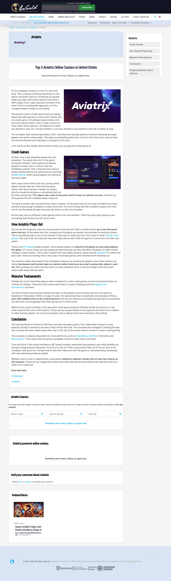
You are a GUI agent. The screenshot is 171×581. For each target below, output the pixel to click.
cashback (101, 252)
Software (34, 27)
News (51, 17)
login (21, 481)
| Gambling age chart (132, 561)
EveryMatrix (82, 336)
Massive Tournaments (140, 57)
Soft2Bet (93, 336)
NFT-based (28, 247)
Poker (82, 17)
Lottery (125, 17)
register (28, 481)
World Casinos (18, 17)
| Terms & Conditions (79, 561)
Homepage (16, 376)
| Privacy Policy (94, 561)
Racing (113, 17)
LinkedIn (15, 381)
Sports (102, 17)
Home (11, 27)
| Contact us (65, 561)
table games (20, 174)
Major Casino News (119, 23)
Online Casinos (37, 17)
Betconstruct (17, 339)
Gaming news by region (140, 23)
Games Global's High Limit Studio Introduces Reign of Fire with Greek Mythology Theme (28, 531)
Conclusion (135, 63)
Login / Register (141, 17)
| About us (55, 561)
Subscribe (87, 7)
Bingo (92, 17)
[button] (27, 414)
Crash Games (136, 44)
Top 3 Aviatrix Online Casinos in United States (66, 67)
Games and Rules (66, 17)
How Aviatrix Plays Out (140, 51)
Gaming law (92, 23)
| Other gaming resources (112, 561)
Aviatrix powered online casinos (141, 72)
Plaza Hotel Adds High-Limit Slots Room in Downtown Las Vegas (58, 23)
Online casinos (22, 27)
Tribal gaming (105, 23)
